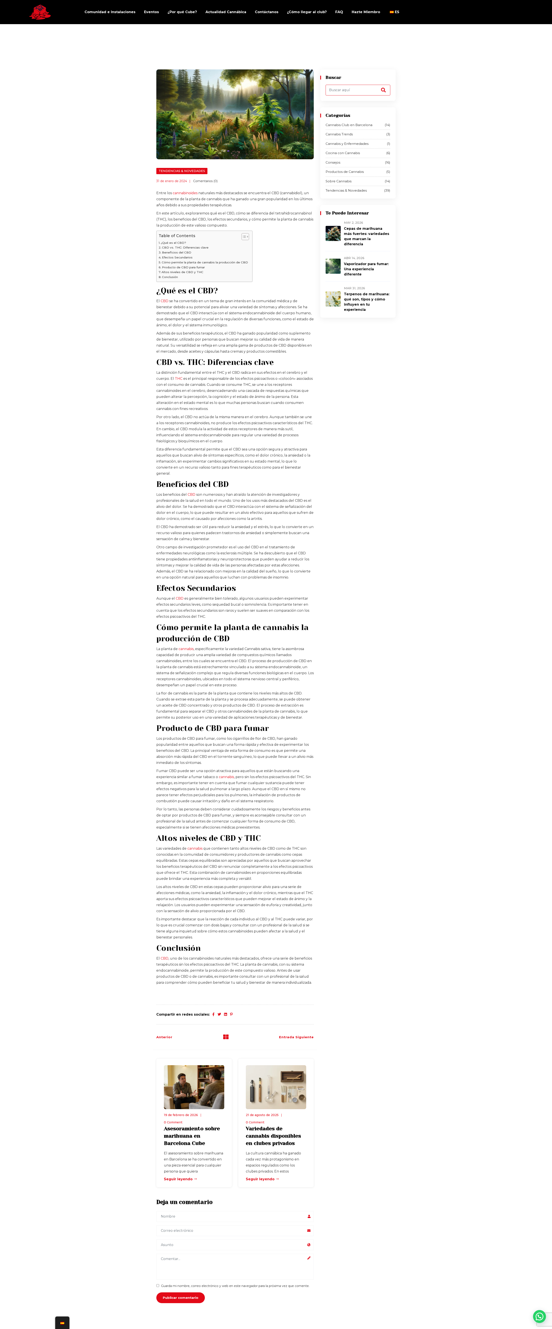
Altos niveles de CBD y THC (182, 272)
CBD (164, 301)
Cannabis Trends (358, 134)
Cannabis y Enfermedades (358, 144)
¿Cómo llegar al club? (307, 12)
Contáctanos (266, 12)
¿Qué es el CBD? (173, 242)
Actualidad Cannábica (225, 12)
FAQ (339, 12)
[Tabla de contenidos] (243, 236)
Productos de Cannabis (358, 172)
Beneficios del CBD (176, 252)
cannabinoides (185, 193)
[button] (539, 1316)
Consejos (358, 162)
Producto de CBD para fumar (183, 267)
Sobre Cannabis (358, 181)
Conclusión (170, 277)
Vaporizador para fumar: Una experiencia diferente (366, 269)
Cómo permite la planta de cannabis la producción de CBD (205, 262)
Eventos (151, 12)
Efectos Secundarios (177, 257)
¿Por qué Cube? (182, 12)
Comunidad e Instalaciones (110, 12)
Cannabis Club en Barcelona (358, 125)
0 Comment (173, 1122)
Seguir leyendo (179, 1179)
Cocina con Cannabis (358, 153)
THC (178, 379)
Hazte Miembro (366, 12)
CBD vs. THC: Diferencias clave (185, 247)
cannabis (186, 649)
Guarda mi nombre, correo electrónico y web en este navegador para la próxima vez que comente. (235, 1286)
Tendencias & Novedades (182, 171)
